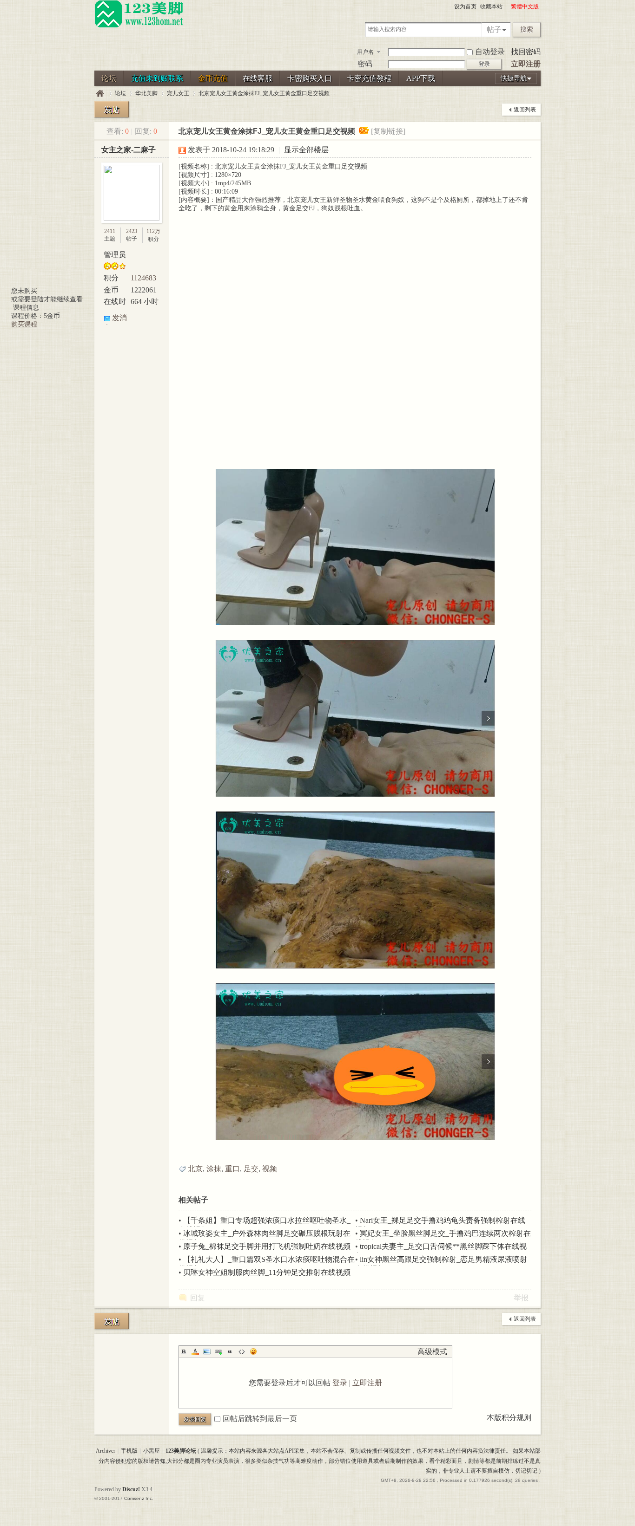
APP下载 (420, 78)
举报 (521, 1298)
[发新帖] (111, 109)
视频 (269, 1169)
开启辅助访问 (506, 6)
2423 (131, 231)
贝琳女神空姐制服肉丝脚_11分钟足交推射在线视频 (267, 1272)
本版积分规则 (509, 1418)
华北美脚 (146, 93)
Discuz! (131, 1489)
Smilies (253, 1351)
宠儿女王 (178, 93)
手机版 (129, 1451)
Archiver (105, 1451)
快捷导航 (514, 78)
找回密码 (526, 52)
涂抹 (213, 1169)
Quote (230, 1351)
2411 (109, 231)
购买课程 (24, 324)
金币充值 (213, 78)
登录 (339, 1383)
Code (241, 1351)
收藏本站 (491, 6)
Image (207, 1351)
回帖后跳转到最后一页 (260, 1418)
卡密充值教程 (369, 78)
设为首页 (465, 6)
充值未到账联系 (157, 78)
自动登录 (490, 52)
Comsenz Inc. (138, 1498)
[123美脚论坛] (139, 26)
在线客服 (257, 78)
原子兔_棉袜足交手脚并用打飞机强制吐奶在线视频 (267, 1246)
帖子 (494, 29)
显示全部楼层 (306, 150)
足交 (251, 1169)
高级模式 (432, 1352)
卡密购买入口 (309, 78)
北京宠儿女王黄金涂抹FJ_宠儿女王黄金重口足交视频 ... (266, 93)
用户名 (365, 52)
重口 (232, 1169)
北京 (195, 1169)
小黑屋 (151, 1451)
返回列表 (525, 109)
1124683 (143, 278)
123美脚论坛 (100, 93)
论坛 (108, 78)
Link (218, 1351)
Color (195, 1351)
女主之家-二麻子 (128, 150)
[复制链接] (388, 131)
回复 (197, 1298)
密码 (364, 64)
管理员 (115, 255)
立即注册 (526, 64)
